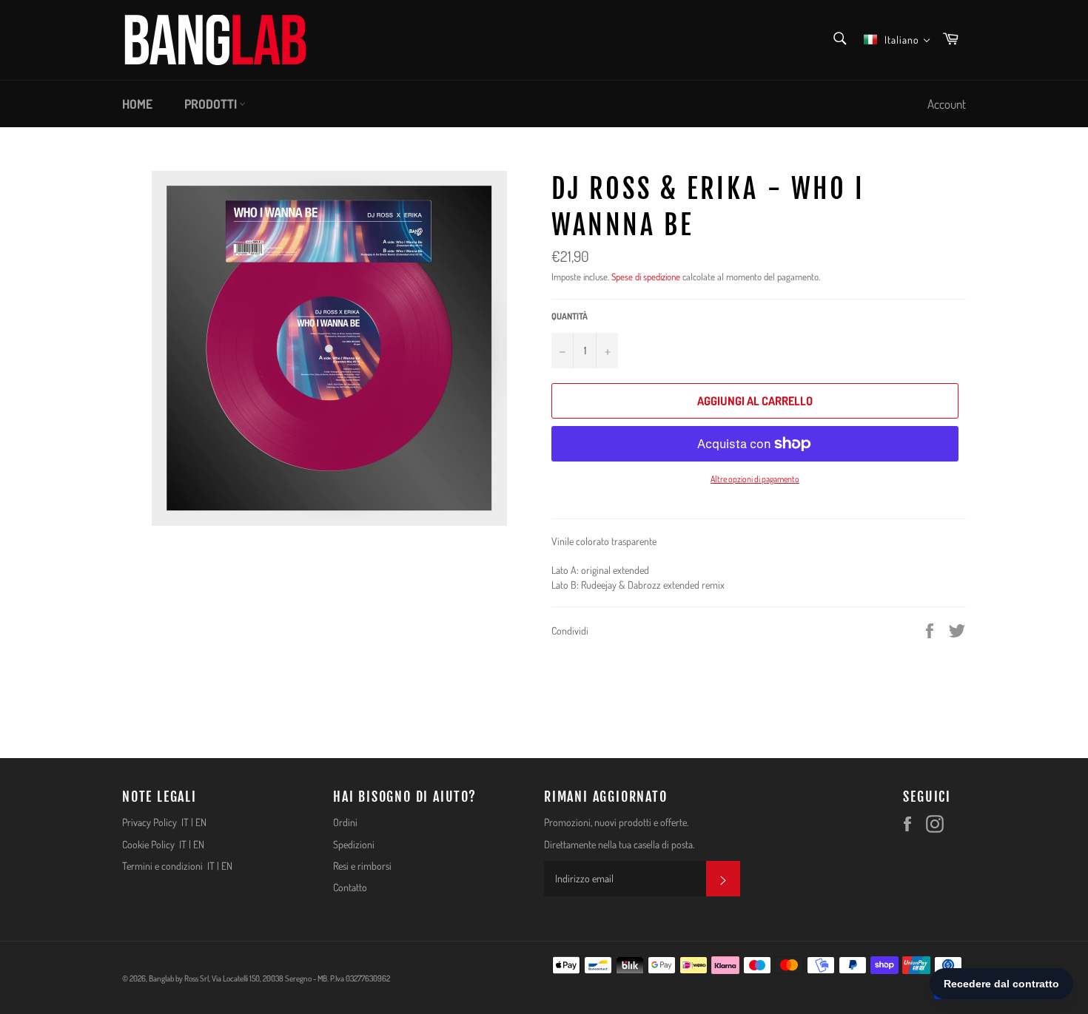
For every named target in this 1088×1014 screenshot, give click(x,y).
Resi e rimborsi (362, 865)
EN (200, 822)
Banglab (161, 978)
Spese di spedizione (645, 277)
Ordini (345, 822)
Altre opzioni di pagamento (755, 478)
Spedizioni (354, 844)
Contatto (350, 887)
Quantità (569, 316)
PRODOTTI (211, 104)
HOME (137, 104)
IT (185, 822)
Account (946, 104)
